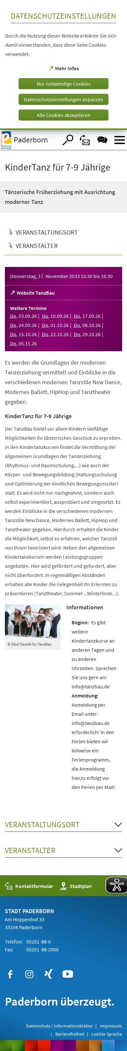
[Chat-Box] (102, 140)
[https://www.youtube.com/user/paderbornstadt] (68, 974)
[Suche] (68, 140)
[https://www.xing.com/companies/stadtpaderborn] (48, 974)
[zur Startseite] (29, 140)
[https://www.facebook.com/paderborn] (10, 974)
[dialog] (63, 65)
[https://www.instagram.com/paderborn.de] (29, 974)
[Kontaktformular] (85, 140)
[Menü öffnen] (119, 140)
